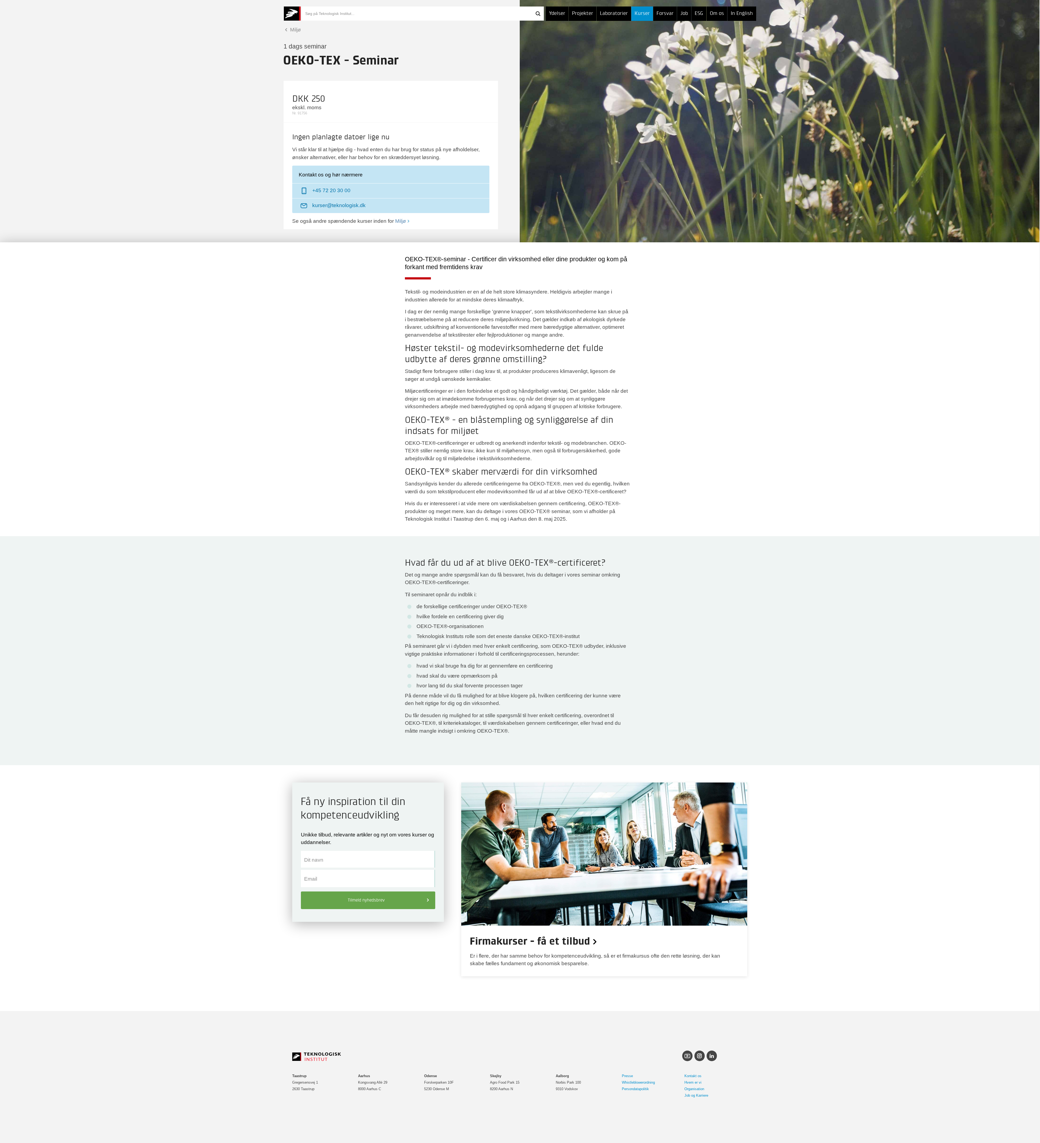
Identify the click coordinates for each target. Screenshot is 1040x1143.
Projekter (582, 13)
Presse (627, 1076)
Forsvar (665, 13)
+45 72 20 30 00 (331, 190)
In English (742, 13)
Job (684, 13)
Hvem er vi (692, 1082)
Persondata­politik (635, 1089)
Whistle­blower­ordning (638, 1082)
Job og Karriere (696, 1095)
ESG (699, 13)
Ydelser (557, 13)
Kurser (642, 13)
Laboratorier (614, 13)
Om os (717, 13)
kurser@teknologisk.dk (339, 205)
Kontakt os (692, 1076)
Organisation (694, 1089)
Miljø (295, 30)
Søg (538, 13)
